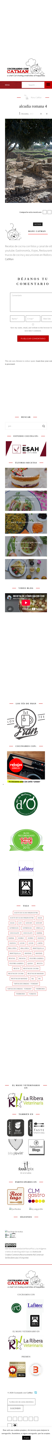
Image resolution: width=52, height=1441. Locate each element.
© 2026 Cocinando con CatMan (20, 1393)
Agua (40, 918)
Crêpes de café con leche (26, 568)
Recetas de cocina (31, 968)
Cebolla (39, 928)
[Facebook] (45, 212)
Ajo (20, 923)
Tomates (32, 994)
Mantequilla (38, 948)
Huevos (41, 938)
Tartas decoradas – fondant (26, 984)
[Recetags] (15, 1196)
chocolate (14, 933)
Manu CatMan (36, 97)
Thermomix (40, 989)
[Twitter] (49, 212)
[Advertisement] (26, 27)
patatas (12, 958)
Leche (22, 943)
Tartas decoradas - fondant (19, 989)
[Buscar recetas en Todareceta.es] (14, 1231)
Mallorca (12, 948)
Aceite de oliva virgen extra (26, 913)
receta (40, 963)
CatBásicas (14, 928)
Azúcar (29, 923)
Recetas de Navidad (36, 973)
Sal (32, 979)
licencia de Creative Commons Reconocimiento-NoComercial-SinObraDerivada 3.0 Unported (24, 1254)
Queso (30, 963)
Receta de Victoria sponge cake (26, 477)
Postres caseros (37, 958)
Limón (40, 943)
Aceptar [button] (26, 1438)
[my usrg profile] (36, 1209)
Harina (39, 933)
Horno (21, 938)
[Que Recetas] (15, 1209)
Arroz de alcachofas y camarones (26, 522)
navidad (28, 953)
